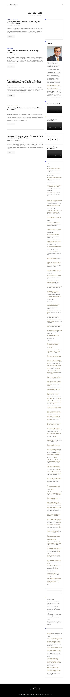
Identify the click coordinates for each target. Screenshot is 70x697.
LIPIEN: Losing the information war (53, 316)
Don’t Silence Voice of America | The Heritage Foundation (22, 51)
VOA (17, 105)
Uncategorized (10, 48)
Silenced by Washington (51, 192)
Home (30, 15)
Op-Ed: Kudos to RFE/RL (52, 393)
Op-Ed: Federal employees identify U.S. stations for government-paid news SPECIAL (53, 487)
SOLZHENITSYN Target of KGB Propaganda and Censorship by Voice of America (54, 655)
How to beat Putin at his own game (53, 251)
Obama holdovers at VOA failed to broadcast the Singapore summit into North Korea (54, 270)
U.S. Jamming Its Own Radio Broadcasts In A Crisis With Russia (24, 108)
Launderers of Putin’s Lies (52, 174)
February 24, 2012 (17, 25)
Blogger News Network (51, 539)
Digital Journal (55, 88)
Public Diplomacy (10, 105)
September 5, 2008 (17, 140)
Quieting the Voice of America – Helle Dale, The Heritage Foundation (23, 22)
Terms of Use (43, 694)
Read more (10, 36)
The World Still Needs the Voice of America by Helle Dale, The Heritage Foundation (25, 137)
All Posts (33, 15)
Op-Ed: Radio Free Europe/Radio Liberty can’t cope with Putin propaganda (53, 345)
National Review (57, 85)
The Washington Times (51, 87)
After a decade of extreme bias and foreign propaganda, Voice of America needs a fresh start (54, 241)
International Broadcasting (12, 19)
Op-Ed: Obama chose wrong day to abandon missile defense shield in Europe (53, 555)
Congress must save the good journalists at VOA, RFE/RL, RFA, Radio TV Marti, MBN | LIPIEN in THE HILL (54, 615)
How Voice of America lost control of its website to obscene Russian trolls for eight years (54, 229)
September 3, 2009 (17, 85)
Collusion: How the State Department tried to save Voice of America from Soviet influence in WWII (54, 264)
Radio (15, 105)
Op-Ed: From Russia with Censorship (54, 560)
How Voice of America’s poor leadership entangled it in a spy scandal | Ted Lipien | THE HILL (54, 623)
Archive (50, 347)
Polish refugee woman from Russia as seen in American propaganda (54, 635)
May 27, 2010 (16, 54)
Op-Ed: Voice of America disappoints (54, 397)
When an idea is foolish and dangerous (54, 286)
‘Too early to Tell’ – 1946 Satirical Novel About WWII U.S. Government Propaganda (53, 603)
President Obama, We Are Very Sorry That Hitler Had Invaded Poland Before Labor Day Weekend (24, 82)
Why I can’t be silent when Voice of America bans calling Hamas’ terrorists (53, 306)
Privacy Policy (49, 694)
